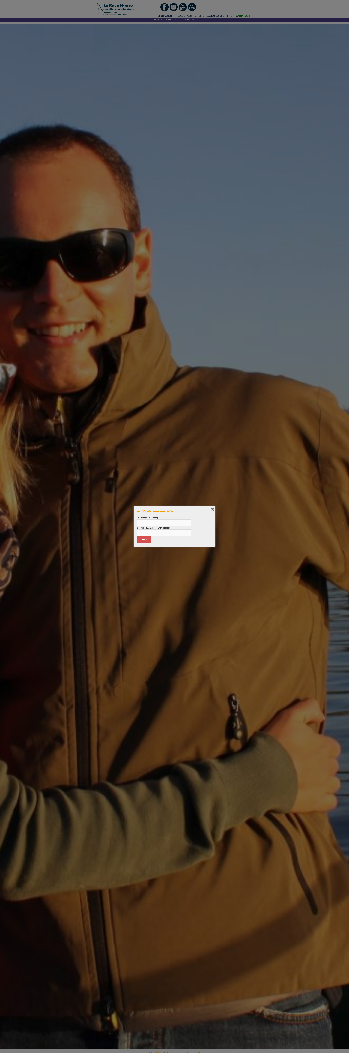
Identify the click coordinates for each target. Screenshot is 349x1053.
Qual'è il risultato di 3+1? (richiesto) (153, 527)
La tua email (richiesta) (147, 517)
